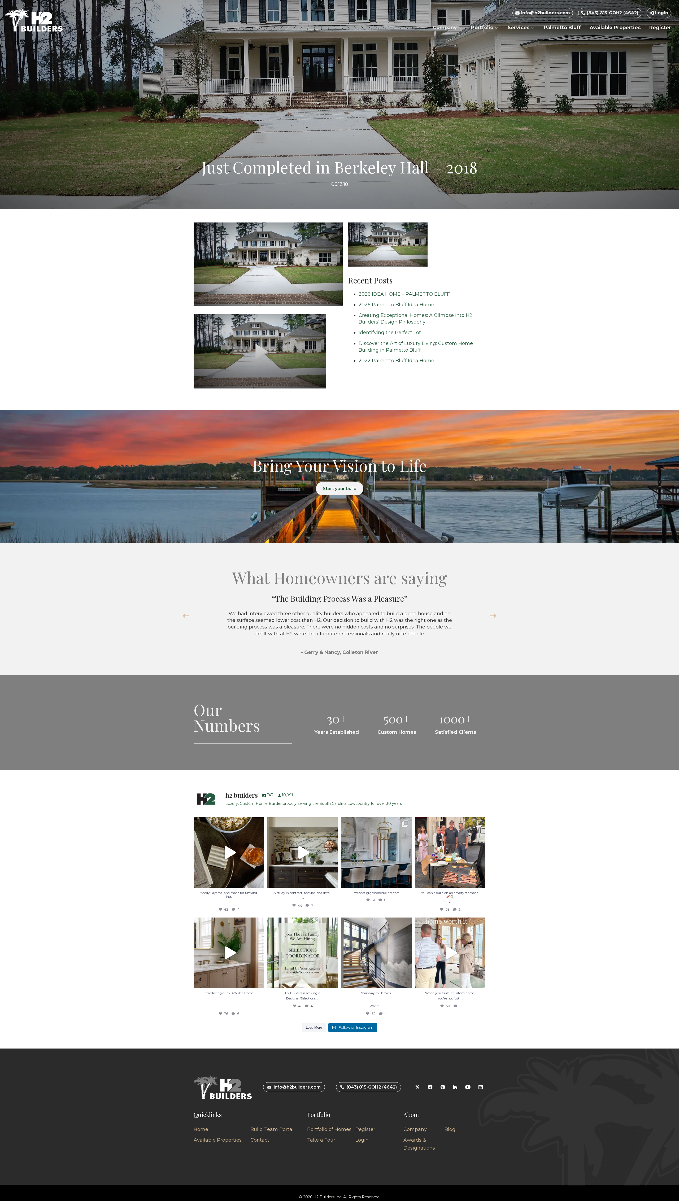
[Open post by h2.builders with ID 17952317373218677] (229, 953)
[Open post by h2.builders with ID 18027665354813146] (302, 953)
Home (201, 1129)
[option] (339, 627)
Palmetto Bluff (562, 27)
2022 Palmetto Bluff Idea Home (396, 361)
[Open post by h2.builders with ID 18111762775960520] (376, 953)
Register (660, 27)
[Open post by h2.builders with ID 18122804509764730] (450, 953)
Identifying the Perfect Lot (390, 332)
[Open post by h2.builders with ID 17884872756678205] (450, 852)
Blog (450, 1129)
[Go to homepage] (34, 20)
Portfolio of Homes (329, 1129)
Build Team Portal (272, 1129)
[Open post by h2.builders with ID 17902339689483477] (302, 852)
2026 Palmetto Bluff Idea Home (396, 305)
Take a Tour (321, 1140)
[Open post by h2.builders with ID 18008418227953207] (376, 852)
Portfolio (483, 27)
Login (661, 12)
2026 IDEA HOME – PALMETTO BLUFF (404, 294)
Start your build (339, 488)
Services (519, 27)
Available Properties (615, 27)
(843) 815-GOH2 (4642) (611, 12)
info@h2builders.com (545, 12)
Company (445, 27)
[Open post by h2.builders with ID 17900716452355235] (229, 852)
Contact (259, 1140)
